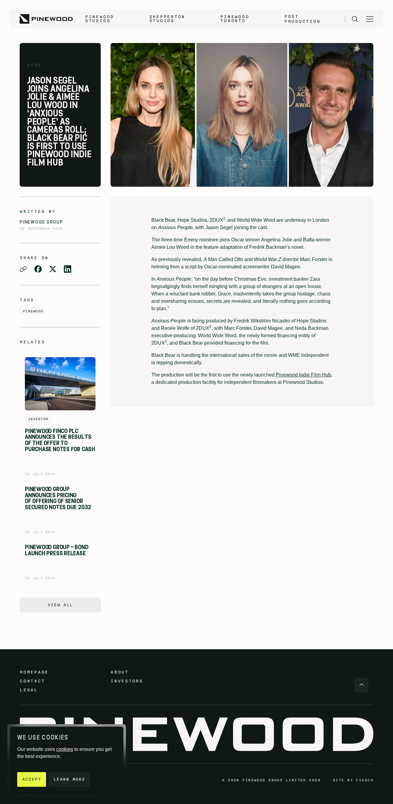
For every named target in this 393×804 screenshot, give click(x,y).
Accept (31, 779)
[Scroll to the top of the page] (361, 685)
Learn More (69, 779)
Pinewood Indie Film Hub (303, 374)
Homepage (34, 672)
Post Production (302, 19)
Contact (32, 681)
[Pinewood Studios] (46, 19)
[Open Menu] (369, 19)
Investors (127, 681)
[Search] (355, 19)
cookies (64, 749)
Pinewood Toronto (234, 18)
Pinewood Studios (99, 18)
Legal (29, 689)
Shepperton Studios (167, 18)
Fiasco (364, 780)
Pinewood (33, 311)
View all (60, 604)
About (120, 672)
